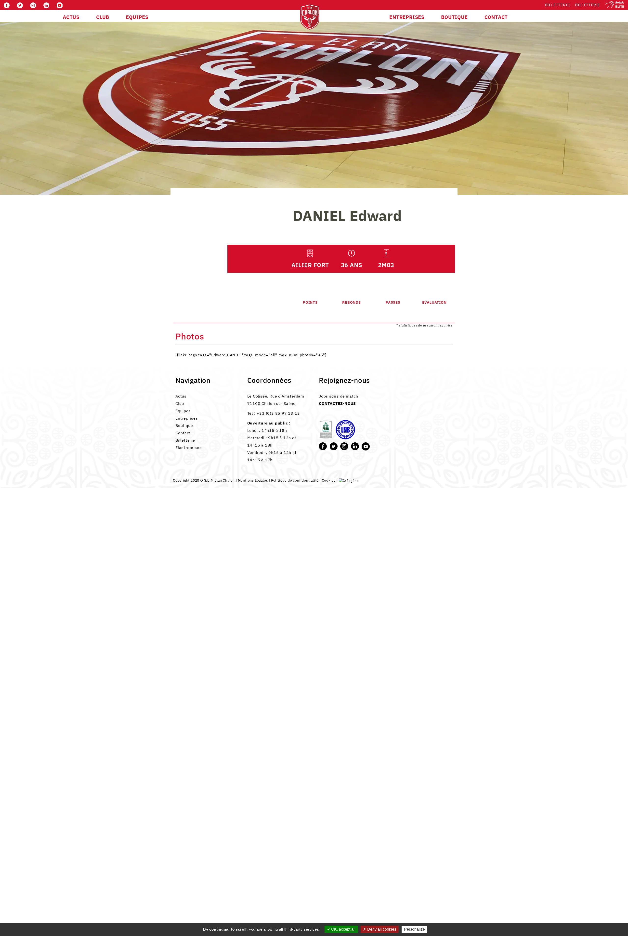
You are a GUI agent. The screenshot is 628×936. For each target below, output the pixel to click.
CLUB (102, 17)
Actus (180, 396)
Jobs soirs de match (338, 396)
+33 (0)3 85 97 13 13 (278, 413)
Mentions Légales (253, 480)
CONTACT (496, 17)
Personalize (414, 929)
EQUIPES (137, 17)
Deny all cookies (381, 929)
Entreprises (186, 418)
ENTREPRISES (406, 17)
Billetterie (557, 4)
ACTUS (71, 17)
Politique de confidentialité (295, 480)
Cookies (329, 480)
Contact (183, 432)
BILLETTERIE (587, 4)
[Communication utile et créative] (349, 480)
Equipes (183, 410)
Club (179, 403)
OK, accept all (342, 929)
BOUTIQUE (454, 17)
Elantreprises (188, 447)
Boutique (184, 425)
